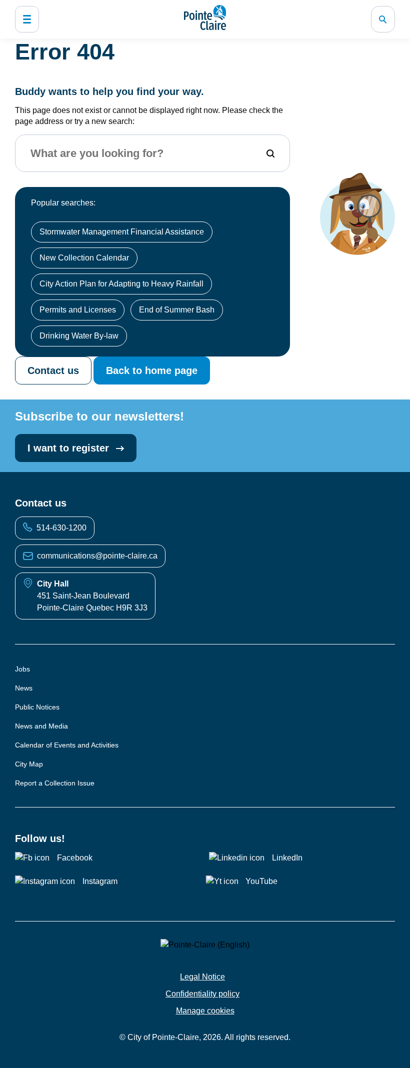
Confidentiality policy (203, 994)
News (23, 688)
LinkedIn (287, 858)
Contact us (53, 370)
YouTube (262, 881)
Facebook (74, 858)
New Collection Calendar (84, 258)
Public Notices (37, 707)
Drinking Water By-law (79, 336)
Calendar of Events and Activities (66, 745)
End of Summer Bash (176, 310)
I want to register (70, 448)
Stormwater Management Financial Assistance (122, 232)
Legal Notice (202, 976)
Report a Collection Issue (54, 783)
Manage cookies (205, 1010)
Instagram (100, 881)
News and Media (41, 726)
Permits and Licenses (78, 310)
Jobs (22, 669)
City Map (29, 764)
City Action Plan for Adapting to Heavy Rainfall (122, 284)
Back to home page (152, 370)
